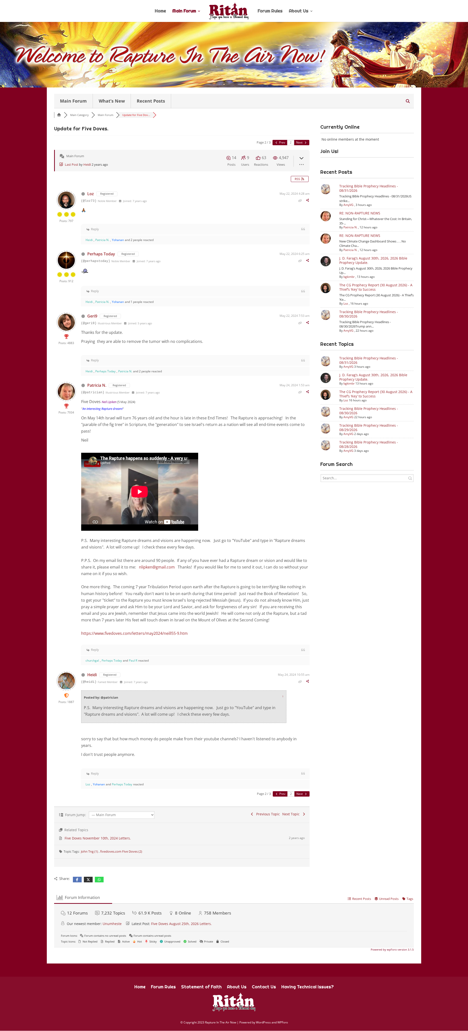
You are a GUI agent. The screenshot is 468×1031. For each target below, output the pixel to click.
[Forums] (59, 115)
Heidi (87, 164)
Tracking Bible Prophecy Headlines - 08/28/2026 (368, 444)
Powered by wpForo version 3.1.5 (392, 949)
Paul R (133, 660)
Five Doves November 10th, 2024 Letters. (98, 838)
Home (160, 11)
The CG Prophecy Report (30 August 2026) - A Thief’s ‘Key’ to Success (375, 287)
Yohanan (118, 240)
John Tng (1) (90, 851)
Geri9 (92, 316)
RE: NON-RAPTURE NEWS (359, 213)
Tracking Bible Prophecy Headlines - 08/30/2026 (368, 313)
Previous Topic (267, 814)
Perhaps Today (101, 254)
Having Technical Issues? (307, 987)
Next (299, 142)
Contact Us (264, 987)
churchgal (92, 660)
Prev (281, 142)
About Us (298, 11)
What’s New (112, 101)
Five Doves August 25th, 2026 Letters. (181, 923)
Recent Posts (151, 101)
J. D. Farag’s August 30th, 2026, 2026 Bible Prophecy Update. (373, 260)
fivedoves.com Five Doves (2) (121, 851)
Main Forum (184, 11)
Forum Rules (270, 11)
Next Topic (292, 814)
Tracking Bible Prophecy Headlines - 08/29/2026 (368, 427)
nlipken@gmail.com (157, 567)
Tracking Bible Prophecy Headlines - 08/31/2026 (368, 188)
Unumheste (112, 923)
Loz (90, 193)
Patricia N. (102, 240)
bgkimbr (349, 277)
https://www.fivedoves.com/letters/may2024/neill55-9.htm (134, 633)
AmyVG (348, 205)
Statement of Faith (201, 987)
